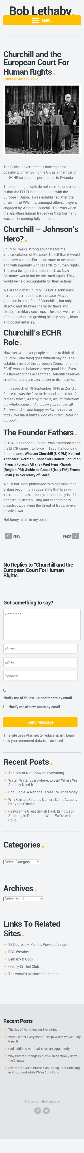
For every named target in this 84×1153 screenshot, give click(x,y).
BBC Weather (18, 951)
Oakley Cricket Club (23, 966)
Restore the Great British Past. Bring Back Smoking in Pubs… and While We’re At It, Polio (41, 816)
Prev (13, 536)
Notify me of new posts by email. (35, 706)
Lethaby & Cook (20, 959)
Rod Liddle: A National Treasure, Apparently (43, 792)
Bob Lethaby (40, 10)
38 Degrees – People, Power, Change (37, 944)
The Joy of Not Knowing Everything (36, 772)
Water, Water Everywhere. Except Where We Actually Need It (42, 782)
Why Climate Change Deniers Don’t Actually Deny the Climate (42, 801)
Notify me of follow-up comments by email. (38, 697)
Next (70, 536)
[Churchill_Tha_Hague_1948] (42, 119)
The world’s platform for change (33, 973)
